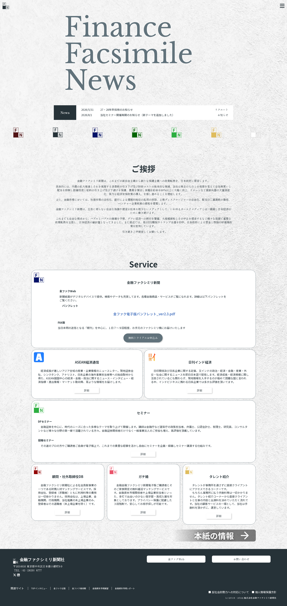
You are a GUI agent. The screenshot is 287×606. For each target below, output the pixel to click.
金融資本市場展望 (100, 588)
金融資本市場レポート (125, 588)
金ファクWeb (176, 559)
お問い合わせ (241, 559)
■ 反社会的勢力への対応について (228, 592)
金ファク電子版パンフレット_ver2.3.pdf (144, 314)
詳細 (86, 390)
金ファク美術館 (79, 588)
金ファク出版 (60, 588)
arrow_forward (245, 535)
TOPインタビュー (39, 588)
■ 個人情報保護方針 (264, 592)
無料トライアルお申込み (143, 338)
